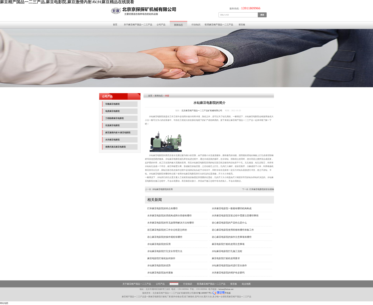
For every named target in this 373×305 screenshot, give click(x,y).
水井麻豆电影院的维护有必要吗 (228, 272)
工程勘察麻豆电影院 (114, 118)
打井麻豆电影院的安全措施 (261, 189)
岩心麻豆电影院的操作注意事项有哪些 (231, 237)
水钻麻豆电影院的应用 (162, 189)
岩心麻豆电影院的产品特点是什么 (229, 222)
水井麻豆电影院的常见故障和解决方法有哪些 (170, 222)
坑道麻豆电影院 (112, 125)
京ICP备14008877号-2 (203, 293)
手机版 (228, 293)
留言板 (242, 24)
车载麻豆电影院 (112, 104)
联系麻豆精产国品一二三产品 (219, 24)
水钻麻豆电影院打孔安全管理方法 (164, 251)
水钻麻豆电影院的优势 (159, 265)
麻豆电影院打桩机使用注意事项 (228, 244)
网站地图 (4, 303)
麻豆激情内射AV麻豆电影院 (117, 132)
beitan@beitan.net (226, 289)
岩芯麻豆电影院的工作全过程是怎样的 (167, 230)
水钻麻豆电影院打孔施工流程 (227, 251)
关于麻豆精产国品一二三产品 (138, 24)
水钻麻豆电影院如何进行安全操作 (229, 265)
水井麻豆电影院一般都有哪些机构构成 (231, 208)
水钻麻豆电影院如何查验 (160, 272)
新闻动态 (178, 25)
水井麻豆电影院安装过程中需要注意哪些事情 (235, 215)
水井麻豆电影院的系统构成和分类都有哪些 (169, 215)
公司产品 (161, 24)
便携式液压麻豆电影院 (115, 147)
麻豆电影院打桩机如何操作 (161, 258)
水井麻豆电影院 (112, 140)
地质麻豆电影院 (112, 111)
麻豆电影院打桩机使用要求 (226, 258)
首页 (115, 24)
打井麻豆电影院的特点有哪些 (162, 208)
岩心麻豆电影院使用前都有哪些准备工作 (233, 230)
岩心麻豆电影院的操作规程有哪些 (164, 237)
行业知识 (196, 24)
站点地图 (246, 284)
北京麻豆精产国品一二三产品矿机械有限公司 (201, 110)
